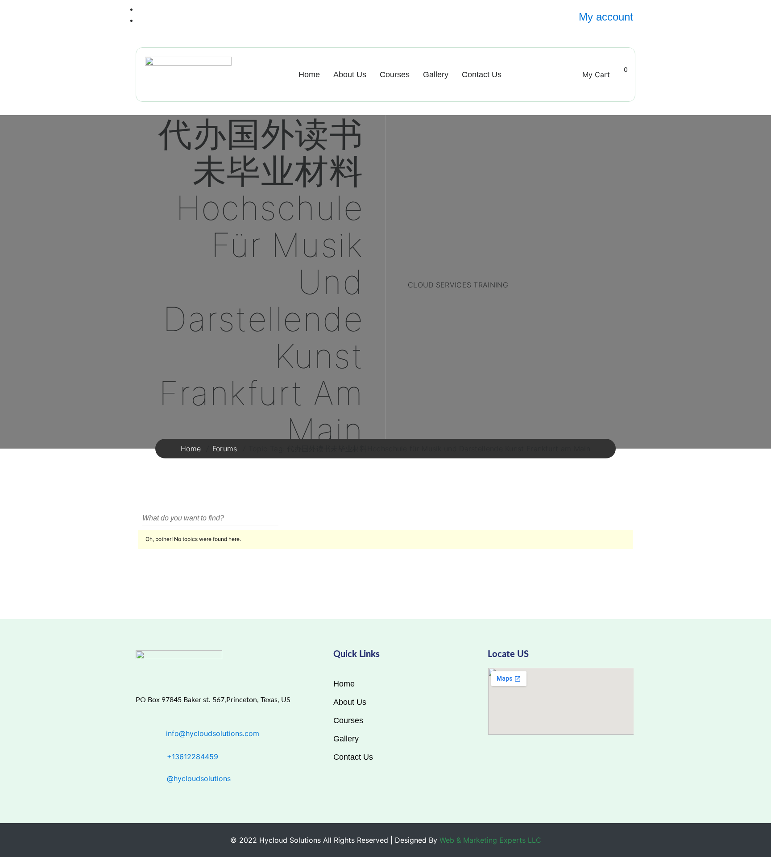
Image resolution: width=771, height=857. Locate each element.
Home (309, 74)
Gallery (435, 74)
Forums (224, 448)
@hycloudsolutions (199, 778)
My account (606, 17)
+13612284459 (192, 756)
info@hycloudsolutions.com (212, 733)
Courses (395, 74)
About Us (349, 74)
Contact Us (482, 74)
